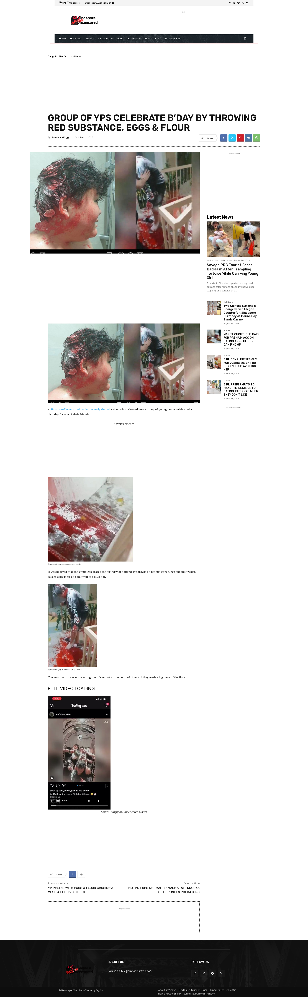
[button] (245, 39)
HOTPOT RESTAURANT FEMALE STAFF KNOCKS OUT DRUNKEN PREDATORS (164, 890)
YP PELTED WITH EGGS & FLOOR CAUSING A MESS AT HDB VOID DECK (80, 890)
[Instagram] (234, 3)
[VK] (248, 138)
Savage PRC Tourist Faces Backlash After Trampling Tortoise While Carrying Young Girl (232, 271)
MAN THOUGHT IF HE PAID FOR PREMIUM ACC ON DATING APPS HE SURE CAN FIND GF (241, 339)
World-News (212, 260)
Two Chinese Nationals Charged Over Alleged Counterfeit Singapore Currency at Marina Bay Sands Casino (240, 312)
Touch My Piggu (61, 137)
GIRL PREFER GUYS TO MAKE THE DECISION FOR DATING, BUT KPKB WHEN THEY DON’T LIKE (241, 389)
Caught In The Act (57, 56)
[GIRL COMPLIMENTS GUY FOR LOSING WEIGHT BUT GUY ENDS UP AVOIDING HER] (214, 362)
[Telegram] (238, 3)
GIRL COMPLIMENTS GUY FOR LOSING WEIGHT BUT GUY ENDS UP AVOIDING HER (241, 364)
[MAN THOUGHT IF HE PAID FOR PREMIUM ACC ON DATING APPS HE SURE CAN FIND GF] (214, 336)
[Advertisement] (183, 22)
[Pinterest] (240, 138)
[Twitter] (243, 3)
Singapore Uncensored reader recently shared (80, 409)
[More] (81, 874)
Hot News (76, 56)
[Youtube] (247, 3)
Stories (227, 331)
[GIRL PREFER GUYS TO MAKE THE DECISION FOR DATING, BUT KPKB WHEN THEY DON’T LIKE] (214, 387)
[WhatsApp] (256, 138)
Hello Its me (226, 260)
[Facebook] (230, 3)
